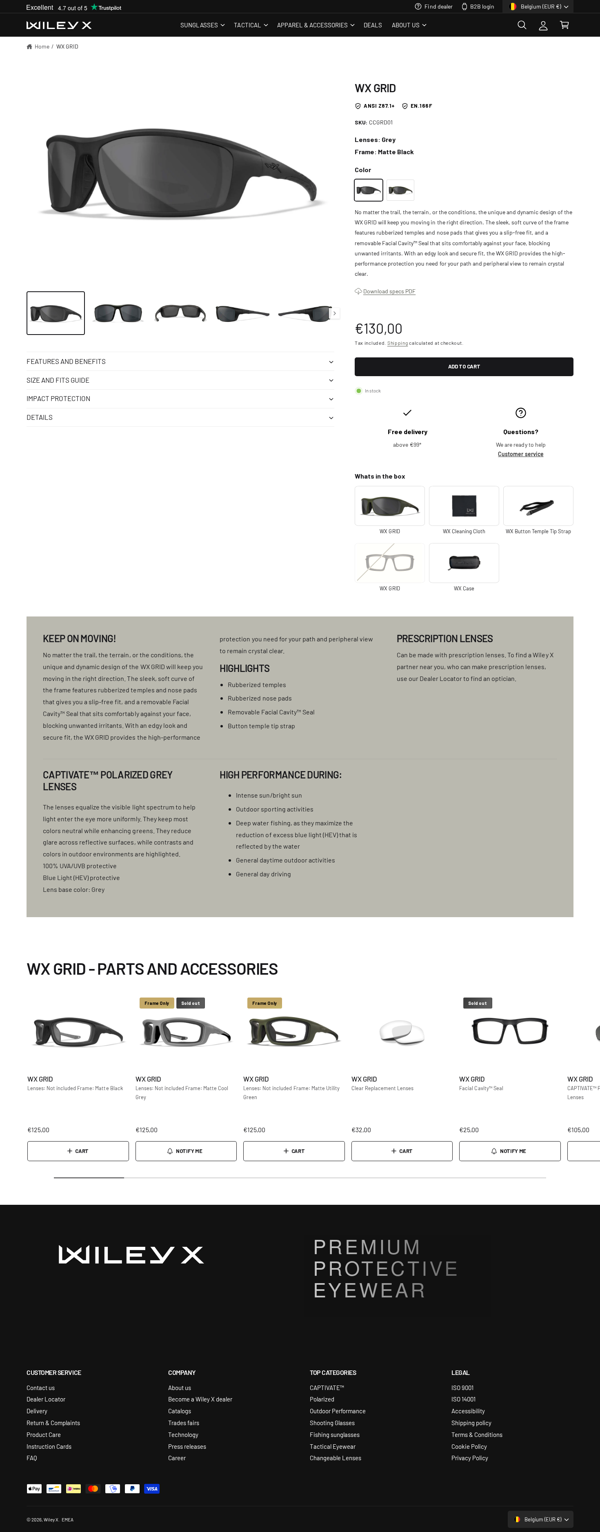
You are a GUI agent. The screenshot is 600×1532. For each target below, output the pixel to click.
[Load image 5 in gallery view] (305, 313)
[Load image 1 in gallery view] (56, 313)
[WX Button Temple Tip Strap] (538, 506)
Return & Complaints (53, 1422)
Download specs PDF (389, 291)
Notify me (189, 1151)
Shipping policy (471, 1422)
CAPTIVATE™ (327, 1387)
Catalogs (179, 1410)
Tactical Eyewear (333, 1446)
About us (179, 1387)
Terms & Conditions (476, 1434)
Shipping (397, 342)
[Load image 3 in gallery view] (180, 313)
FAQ (32, 1457)
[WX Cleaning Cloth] (464, 506)
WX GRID (67, 46)
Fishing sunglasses (335, 1434)
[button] (202, 25)
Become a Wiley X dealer (200, 1399)
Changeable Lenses (335, 1457)
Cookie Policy (469, 1446)
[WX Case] (464, 563)
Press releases (187, 1446)
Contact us (41, 1387)
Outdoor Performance (338, 1410)
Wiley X (51, 1519)
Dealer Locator (46, 1399)
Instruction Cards (49, 1446)
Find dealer (438, 6)
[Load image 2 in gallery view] (118, 313)
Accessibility (468, 1410)
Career (177, 1457)
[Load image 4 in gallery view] (242, 313)
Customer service (520, 453)
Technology (183, 1434)
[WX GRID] (368, 190)
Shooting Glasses (332, 1422)
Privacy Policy (469, 1457)
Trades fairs (183, 1422)
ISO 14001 (463, 1399)
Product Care (44, 1434)
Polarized (322, 1399)
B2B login (482, 6)
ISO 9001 (462, 1387)
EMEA (67, 1519)
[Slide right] (334, 313)
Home (42, 46)
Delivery (37, 1410)
